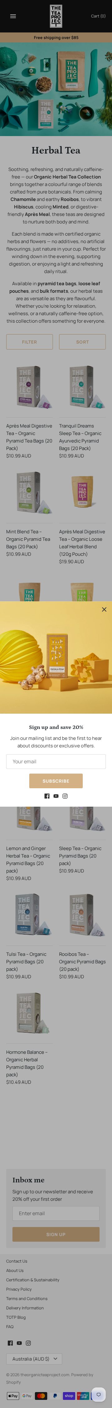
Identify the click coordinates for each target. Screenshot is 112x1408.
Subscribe (56, 781)
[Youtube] (56, 797)
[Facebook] (46, 797)
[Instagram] (65, 797)
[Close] (104, 609)
